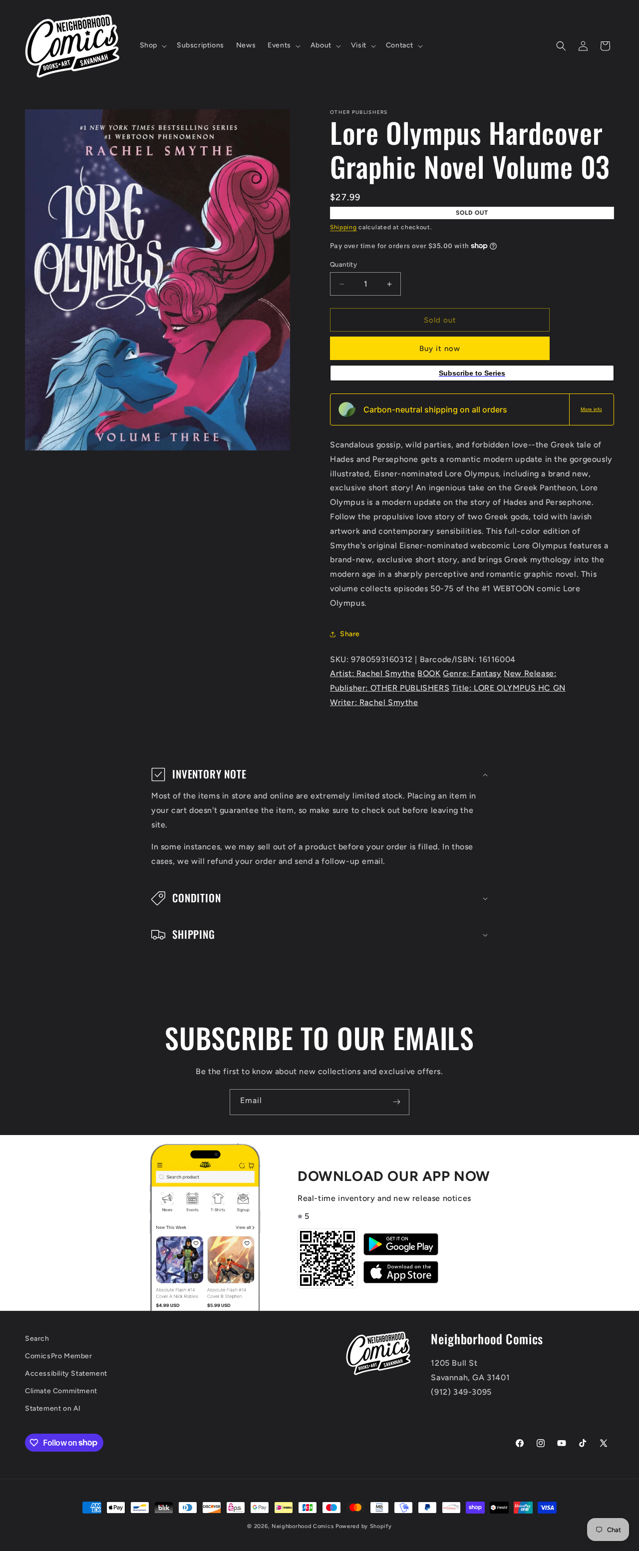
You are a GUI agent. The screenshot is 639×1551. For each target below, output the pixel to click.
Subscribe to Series (472, 373)
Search (37, 1338)
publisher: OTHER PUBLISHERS (389, 688)
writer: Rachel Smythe (374, 702)
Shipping (343, 227)
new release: (530, 673)
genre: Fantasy (472, 673)
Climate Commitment (61, 1391)
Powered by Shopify (363, 1526)
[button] (152, 45)
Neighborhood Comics (302, 1526)
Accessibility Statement (66, 1373)
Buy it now (439, 348)
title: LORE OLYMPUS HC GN (509, 688)
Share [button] (350, 634)
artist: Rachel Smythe (372, 673)
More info (591, 409)
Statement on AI (53, 1408)
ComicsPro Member (58, 1356)
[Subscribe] (396, 1102)
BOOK (428, 673)
